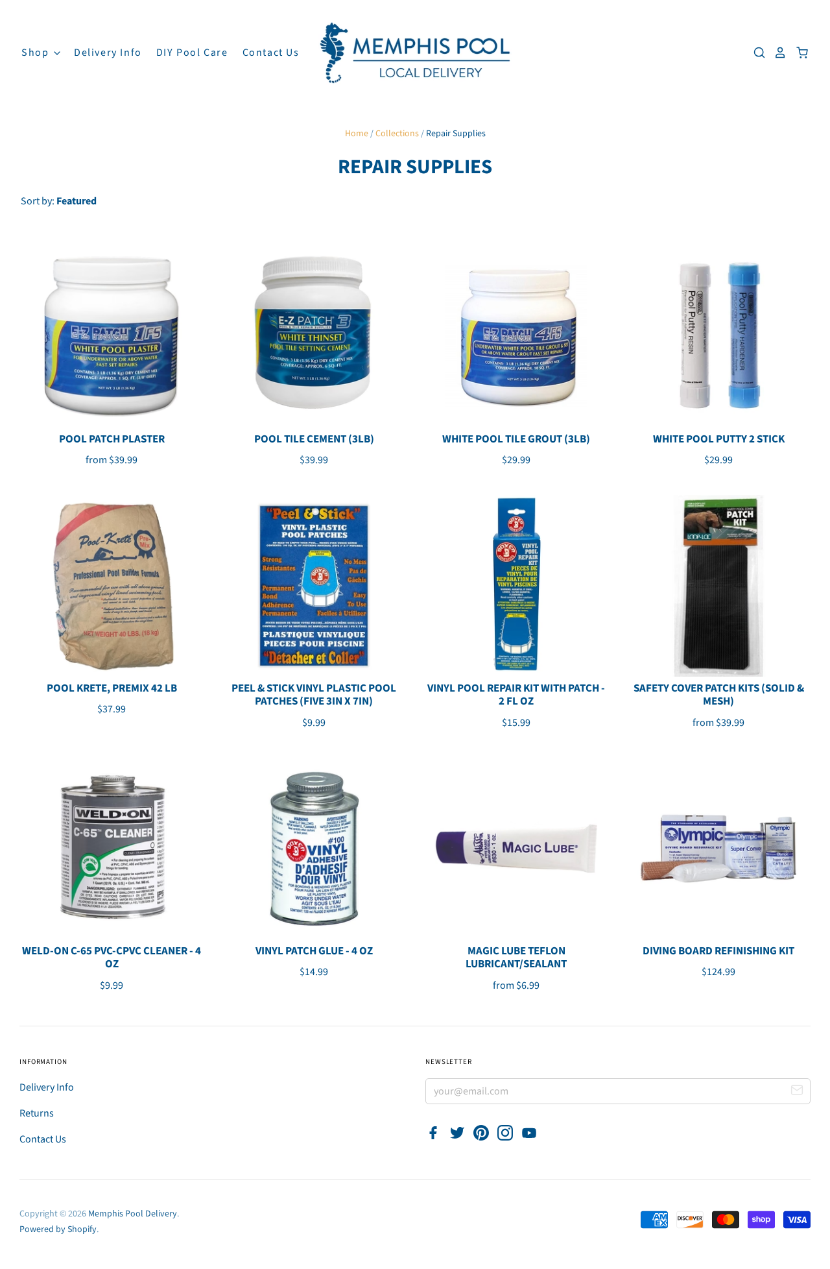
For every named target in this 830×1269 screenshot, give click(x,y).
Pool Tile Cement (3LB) (314, 439)
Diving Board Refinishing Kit (718, 951)
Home (356, 133)
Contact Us (271, 52)
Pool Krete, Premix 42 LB (112, 688)
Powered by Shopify (58, 1229)
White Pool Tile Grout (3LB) (516, 439)
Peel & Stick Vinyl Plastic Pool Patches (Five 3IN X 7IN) (313, 695)
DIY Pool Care (192, 52)
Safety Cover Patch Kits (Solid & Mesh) (719, 695)
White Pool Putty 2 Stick (719, 439)
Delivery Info (108, 52)
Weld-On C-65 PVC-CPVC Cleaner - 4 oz (111, 957)
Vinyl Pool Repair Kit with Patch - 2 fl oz (516, 695)
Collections (397, 133)
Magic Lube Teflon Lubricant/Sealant (516, 957)
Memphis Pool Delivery (132, 1213)
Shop (36, 52)
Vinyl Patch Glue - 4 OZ (314, 951)
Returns (36, 1113)
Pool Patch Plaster (112, 439)
